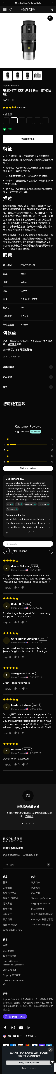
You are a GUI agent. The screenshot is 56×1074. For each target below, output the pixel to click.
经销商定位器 (9, 893)
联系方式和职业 (10, 898)
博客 (5, 882)
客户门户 (35, 882)
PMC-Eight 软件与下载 (42, 919)
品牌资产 (7, 914)
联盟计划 (7, 908)
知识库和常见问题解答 (42, 914)
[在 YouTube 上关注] (21, 1028)
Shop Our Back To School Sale (28, 3)
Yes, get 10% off (29, 1062)
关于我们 (7, 887)
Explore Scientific (11, 85)
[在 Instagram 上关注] (13, 1028)
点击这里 (12, 344)
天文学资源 (8, 950)
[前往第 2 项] (17, 76)
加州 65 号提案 (10, 924)
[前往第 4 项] (37, 76)
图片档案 (7, 919)
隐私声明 (7, 903)
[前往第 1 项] (7, 76)
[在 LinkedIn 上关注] (29, 1028)
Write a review (28, 468)
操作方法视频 (9, 956)
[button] (10, 107)
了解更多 (29, 816)
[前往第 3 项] (27, 76)
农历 (5, 945)
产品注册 (35, 893)
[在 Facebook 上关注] (5, 1028)
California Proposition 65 (13, 982)
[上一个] (3, 3)
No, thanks (28, 1068)
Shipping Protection (40, 903)
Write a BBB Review (12, 929)
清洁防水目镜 (9, 970)
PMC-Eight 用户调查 (41, 924)
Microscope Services (41, 898)
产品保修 (35, 887)
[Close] (50, 1049)
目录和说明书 (37, 908)
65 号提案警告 (24, 349)
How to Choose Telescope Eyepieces (13, 963)
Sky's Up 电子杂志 (12, 975)
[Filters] (6, 551)
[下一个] (52, 3)
